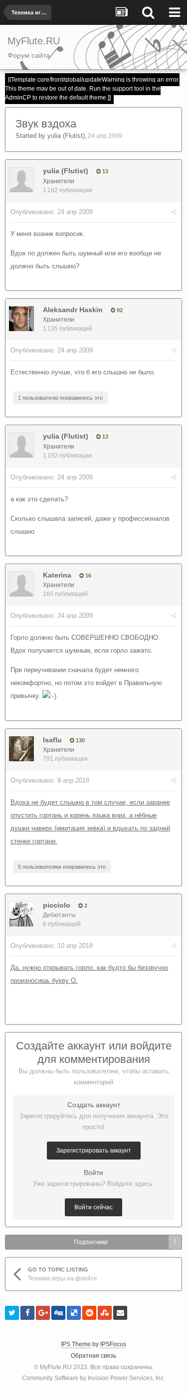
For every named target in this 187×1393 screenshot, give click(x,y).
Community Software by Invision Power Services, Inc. (93, 1378)
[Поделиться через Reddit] (89, 1313)
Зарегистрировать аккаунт (93, 1150)
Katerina (57, 575)
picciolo (56, 905)
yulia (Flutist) (66, 135)
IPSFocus (113, 1344)
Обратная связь (93, 1355)
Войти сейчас (93, 1207)
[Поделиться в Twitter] (12, 1313)
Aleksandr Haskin (73, 310)
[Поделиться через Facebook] (27, 1313)
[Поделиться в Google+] (43, 1313)
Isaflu (52, 740)
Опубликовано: (51, 212)
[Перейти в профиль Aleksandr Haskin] (21, 318)
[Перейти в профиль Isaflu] (21, 748)
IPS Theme (76, 1344)
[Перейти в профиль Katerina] (21, 584)
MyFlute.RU (56, 1367)
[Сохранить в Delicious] (74, 1313)
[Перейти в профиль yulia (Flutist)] (21, 179)
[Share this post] (174, 212)
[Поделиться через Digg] (58, 1313)
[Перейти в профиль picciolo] (21, 914)
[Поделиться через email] (120, 1313)
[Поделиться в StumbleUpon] (105, 1313)
